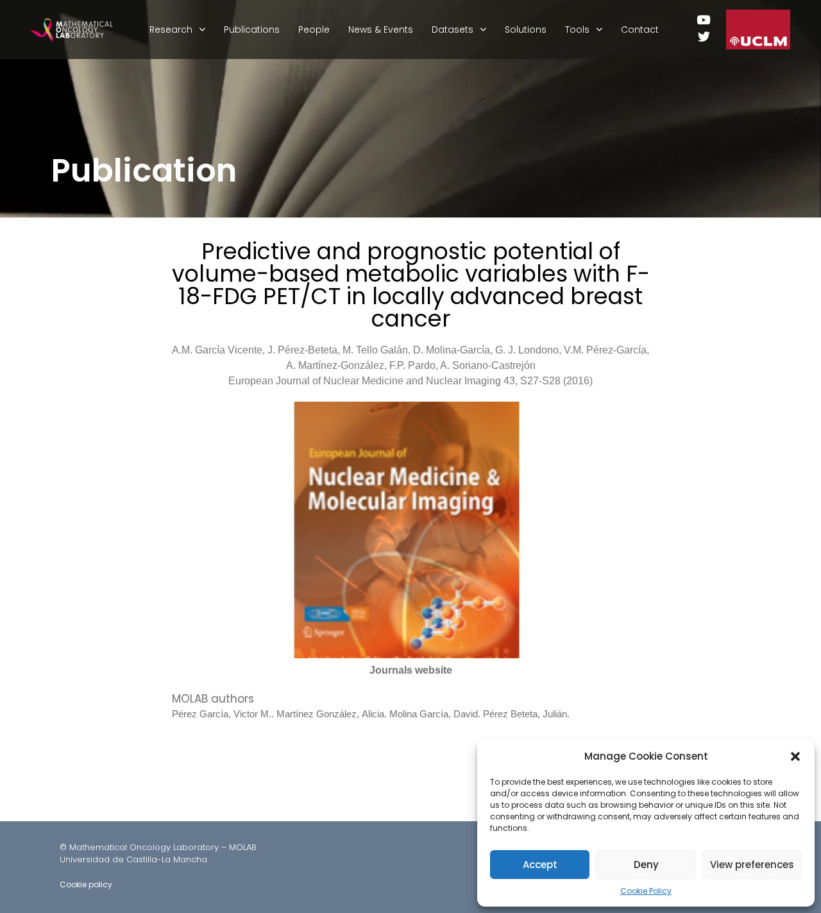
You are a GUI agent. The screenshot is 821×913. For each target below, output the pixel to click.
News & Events (380, 29)
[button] (795, 756)
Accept (540, 864)
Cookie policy (86, 884)
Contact (640, 29)
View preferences (752, 864)
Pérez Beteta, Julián (525, 713)
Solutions (525, 29)
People (314, 29)
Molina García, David (433, 713)
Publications (252, 29)
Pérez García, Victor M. (221, 713)
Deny (646, 864)
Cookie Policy (646, 890)
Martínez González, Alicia (330, 713)
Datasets (452, 29)
